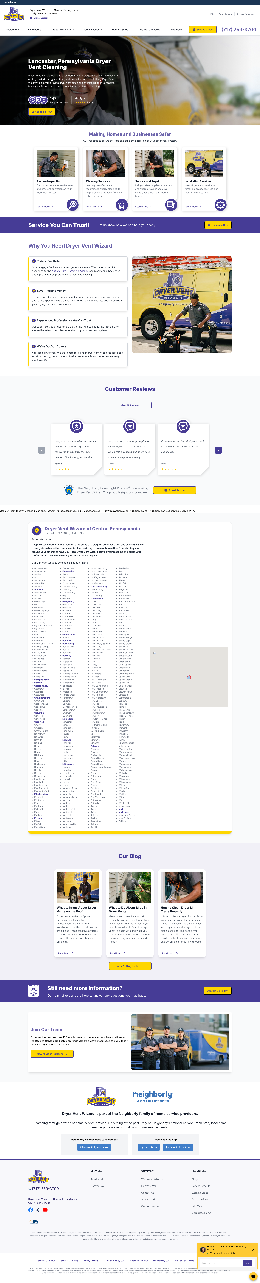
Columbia (39, 712)
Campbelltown (42, 679)
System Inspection (49, 181)
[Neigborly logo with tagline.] (152, 1096)
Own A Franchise (150, 1206)
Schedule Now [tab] (205, 29)
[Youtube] (45, 1209)
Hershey (66, 655)
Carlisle (38, 682)
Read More (64, 953)
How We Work (149, 1185)
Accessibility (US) (139, 1260)
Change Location (41, 18)
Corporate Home (201, 1212)
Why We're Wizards (152, 1179)
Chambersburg (42, 697)
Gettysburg (68, 601)
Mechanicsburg (99, 586)
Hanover (66, 640)
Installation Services (198, 181)
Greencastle (68, 634)
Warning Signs (200, 1192)
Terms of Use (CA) (69, 1260)
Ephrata (38, 818)
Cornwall (39, 722)
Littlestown (68, 764)
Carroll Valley (41, 685)
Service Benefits (201, 1185)
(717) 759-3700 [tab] (238, 29)
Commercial (97, 1185)
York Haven (124, 812)
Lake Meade (68, 719)
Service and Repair (147, 181)
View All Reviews (130, 405)
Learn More (43, 206)
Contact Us (147, 1192)
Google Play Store (180, 1147)
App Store (151, 1147)
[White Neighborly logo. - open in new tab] (10, 2)
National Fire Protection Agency (70, 270)
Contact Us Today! (217, 990)
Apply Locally (149, 1199)
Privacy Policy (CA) (115, 1260)
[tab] (12, 29)
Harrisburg (68, 643)
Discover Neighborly (92, 1147)
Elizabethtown (41, 794)
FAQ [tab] (211, 14)
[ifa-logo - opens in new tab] (33, 1222)
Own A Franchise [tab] (245, 14)
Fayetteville (68, 571)
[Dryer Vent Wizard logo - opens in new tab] (101, 1096)
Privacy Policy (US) (92, 1260)
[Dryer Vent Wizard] (14, 14)
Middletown (97, 598)
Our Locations (200, 1199)
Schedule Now (43, 111)
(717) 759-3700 (45, 1189)
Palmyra (95, 746)
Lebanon (66, 740)
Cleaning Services (98, 181)
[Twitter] (38, 1209)
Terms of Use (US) (46, 1260)
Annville (38, 589)
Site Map (197, 1206)
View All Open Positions (50, 1053)
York (121, 809)
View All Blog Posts (128, 966)
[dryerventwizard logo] (54, 1176)
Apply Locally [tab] (225, 14)
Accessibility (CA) (161, 1260)
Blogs (195, 1179)
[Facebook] (30, 1209)
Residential (97, 1179)
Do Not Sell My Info (184, 1260)
